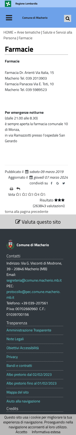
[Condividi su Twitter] (63, 183)
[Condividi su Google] (57, 183)
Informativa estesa (46, 432)
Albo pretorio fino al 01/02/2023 (31, 383)
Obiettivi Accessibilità (22, 348)
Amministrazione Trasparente (28, 330)
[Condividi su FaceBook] (51, 183)
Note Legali (15, 339)
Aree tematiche (28, 32)
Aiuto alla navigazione (23, 401)
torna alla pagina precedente (26, 211)
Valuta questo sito (40, 222)
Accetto (21, 432)
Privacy (12, 357)
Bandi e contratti (19, 365)
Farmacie (25, 38)
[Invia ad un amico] (18, 189)
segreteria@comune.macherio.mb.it (34, 280)
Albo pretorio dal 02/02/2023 (29, 374)
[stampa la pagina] (11, 189)
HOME (8, 32)
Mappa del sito (17, 392)
